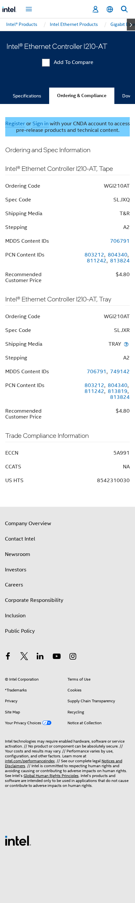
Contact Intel (20, 539)
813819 (117, 391)
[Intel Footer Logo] (18, 840)
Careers (14, 585)
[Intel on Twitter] (24, 657)
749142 (120, 371)
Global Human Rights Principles (51, 775)
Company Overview (28, 523)
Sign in (40, 123)
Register (15, 123)
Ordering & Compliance (81, 95)
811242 (96, 260)
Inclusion (15, 615)
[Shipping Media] (126, 344)
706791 (120, 241)
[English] (110, 9)
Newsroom (17, 554)
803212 (94, 255)
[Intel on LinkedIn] (40, 657)
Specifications (27, 96)
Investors (15, 569)
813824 (120, 260)
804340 (117, 255)
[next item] (131, 25)
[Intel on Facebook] (7, 657)
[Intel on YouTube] (56, 657)
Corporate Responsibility (34, 600)
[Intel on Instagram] (72, 657)
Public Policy (20, 631)
